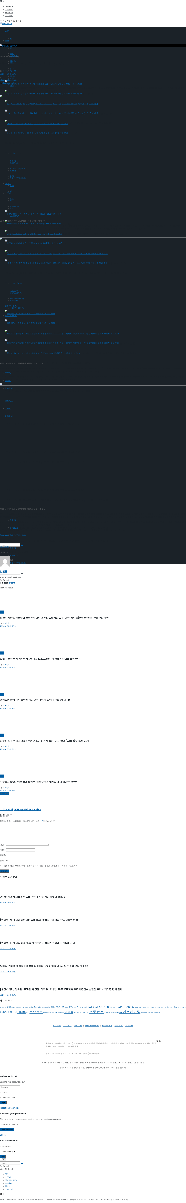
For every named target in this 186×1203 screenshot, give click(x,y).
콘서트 (57, 1013)
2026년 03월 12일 (8, 790)
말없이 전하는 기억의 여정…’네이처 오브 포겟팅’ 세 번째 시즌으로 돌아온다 (40, 658)
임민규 (6, 70)
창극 (45, 1012)
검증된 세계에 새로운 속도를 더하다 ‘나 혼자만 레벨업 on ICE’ (33, 896)
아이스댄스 (138, 1007)
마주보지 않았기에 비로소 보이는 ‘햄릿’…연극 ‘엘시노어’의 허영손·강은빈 (39, 781)
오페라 (183, 1007)
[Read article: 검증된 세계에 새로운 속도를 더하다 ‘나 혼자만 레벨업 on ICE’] (93, 887)
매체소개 (9, 6)
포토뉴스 (96, 1012)
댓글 (2, 844)
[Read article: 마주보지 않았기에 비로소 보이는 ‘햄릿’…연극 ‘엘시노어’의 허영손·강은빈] (93, 763)
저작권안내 (107, 1025)
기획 (23, 1007)
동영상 (8, 1186)
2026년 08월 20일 (8, 626)
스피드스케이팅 (125, 1007)
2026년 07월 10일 (8, 667)
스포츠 (8, 1177)
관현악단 (3, 1007)
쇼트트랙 (103, 1007)
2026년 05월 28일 (8, 708)
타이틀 (68, 1012)
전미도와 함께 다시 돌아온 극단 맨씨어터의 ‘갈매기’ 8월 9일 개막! (35, 699)
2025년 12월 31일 (8, 948)
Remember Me (9, 1097)
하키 (142, 1013)
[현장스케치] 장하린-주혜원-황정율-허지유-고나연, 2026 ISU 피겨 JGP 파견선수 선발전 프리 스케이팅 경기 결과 (61, 989)
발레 (66, 1007)
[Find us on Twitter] (1, 1)
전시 (27, 1013)
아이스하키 (160, 1007)
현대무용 (157, 1012)
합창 (145, 1013)
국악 (9, 1007)
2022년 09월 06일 (8, 74)
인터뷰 (13, 547)
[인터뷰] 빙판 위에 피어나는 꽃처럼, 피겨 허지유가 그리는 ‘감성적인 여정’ (39, 920)
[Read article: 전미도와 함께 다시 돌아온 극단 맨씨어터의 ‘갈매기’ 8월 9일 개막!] (93, 681)
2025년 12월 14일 (8, 925)
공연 (7, 30)
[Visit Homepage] (6, 23)
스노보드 (112, 1007)
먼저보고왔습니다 (18, 563)
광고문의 (9, 15)
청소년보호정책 (92, 1025)
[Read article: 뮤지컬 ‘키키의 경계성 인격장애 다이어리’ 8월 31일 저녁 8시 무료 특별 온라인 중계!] (93, 956)
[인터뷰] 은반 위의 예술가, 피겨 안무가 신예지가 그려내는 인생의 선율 (37, 943)
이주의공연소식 (8, 1012)
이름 (2, 849)
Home (2, 56)
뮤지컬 (13, 70)
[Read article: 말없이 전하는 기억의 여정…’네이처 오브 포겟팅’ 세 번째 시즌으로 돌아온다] (93, 639)
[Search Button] (22, 545)
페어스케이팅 (84, 1013)
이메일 (3, 855)
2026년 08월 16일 (8, 902)
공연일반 (14, 46)
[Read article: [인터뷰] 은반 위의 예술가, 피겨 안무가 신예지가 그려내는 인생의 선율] (93, 933)
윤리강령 (78, 1025)
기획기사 (27, 1007)
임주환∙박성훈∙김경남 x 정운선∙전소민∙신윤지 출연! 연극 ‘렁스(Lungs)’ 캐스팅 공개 (44, 740)
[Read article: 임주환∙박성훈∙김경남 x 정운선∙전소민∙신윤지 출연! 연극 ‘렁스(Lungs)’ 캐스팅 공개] (93, 722)
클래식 (13, 85)
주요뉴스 (36, 1012)
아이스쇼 (154, 1007)
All (11, 38)
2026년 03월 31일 (8, 749)
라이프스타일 (11, 1180)
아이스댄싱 (146, 1007)
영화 (179, 1007)
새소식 (93, 1007)
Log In (3, 1134)
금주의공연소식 (16, 1007)
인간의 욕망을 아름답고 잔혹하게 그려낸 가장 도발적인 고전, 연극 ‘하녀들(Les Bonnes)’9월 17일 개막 (54, 617)
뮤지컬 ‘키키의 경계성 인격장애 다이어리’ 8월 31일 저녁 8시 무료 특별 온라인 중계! (44, 966)
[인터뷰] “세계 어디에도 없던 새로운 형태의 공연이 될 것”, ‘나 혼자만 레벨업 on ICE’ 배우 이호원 (56, 528)
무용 (53, 1007)
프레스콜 (107, 1013)
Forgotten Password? (9, 1107)
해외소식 (150, 1013)
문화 (8, 56)
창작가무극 (50, 1013)
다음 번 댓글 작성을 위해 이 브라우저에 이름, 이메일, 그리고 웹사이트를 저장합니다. (41, 865)
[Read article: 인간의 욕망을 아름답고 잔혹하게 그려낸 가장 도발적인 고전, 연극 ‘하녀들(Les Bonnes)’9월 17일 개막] (93, 599)
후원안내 (9, 12)
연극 (17, 56)
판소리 (76, 1012)
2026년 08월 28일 (8, 971)
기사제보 (9, 9)
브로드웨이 (84, 1007)
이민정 (6, 623)
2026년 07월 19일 (8, 995)
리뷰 (33, 1007)
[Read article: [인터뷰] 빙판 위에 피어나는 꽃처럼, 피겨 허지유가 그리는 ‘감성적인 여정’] (93, 910)
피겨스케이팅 (129, 1012)
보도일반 (73, 1007)
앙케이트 (14, 555)
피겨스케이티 (114, 1013)
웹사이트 (4, 860)
